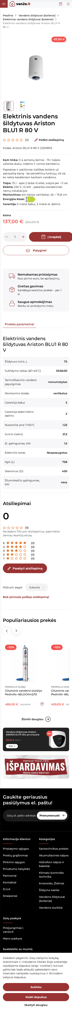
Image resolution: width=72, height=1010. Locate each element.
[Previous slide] (7, 631)
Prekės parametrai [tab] (19, 324)
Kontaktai (9, 882)
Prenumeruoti (50, 815)
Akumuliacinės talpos (54, 855)
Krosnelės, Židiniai (51, 883)
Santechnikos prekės (53, 848)
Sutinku (36, 987)
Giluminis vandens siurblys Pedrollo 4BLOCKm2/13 (23, 692)
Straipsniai (10, 896)
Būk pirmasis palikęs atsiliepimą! (26, 597)
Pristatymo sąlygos (16, 848)
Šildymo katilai (49, 890)
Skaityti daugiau (36, 1005)
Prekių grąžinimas (15, 855)
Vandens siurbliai (51, 907)
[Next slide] (16, 631)
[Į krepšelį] (42, 704)
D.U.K (6, 889)
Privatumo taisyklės (16, 869)
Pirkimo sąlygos (14, 862)
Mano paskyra (12, 938)
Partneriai (10, 875)
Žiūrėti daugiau (32, 719)
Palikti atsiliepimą (51, 140)
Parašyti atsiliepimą (27, 568)
